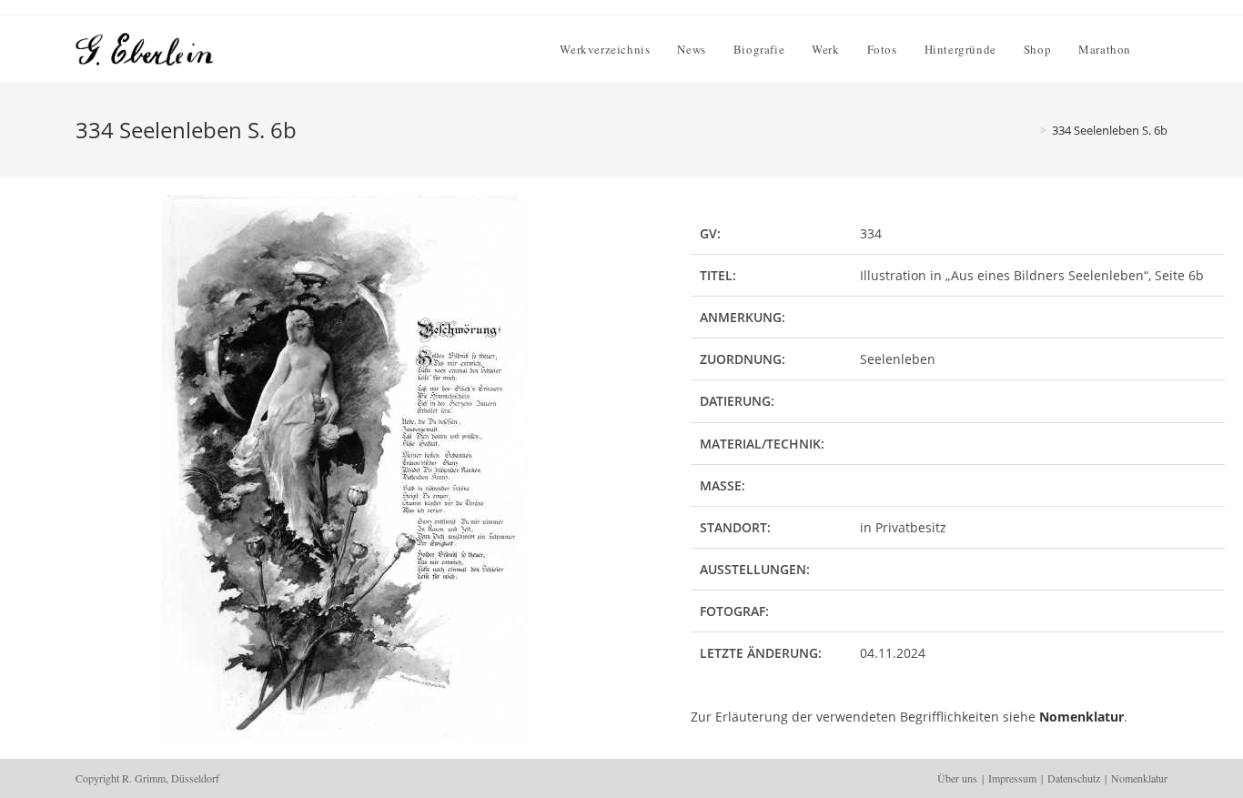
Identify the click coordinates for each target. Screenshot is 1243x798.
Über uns (957, 778)
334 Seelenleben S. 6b (1109, 130)
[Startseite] (1030, 130)
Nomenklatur (1081, 716)
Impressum (1012, 778)
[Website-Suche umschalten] (1163, 49)
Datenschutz (1073, 778)
